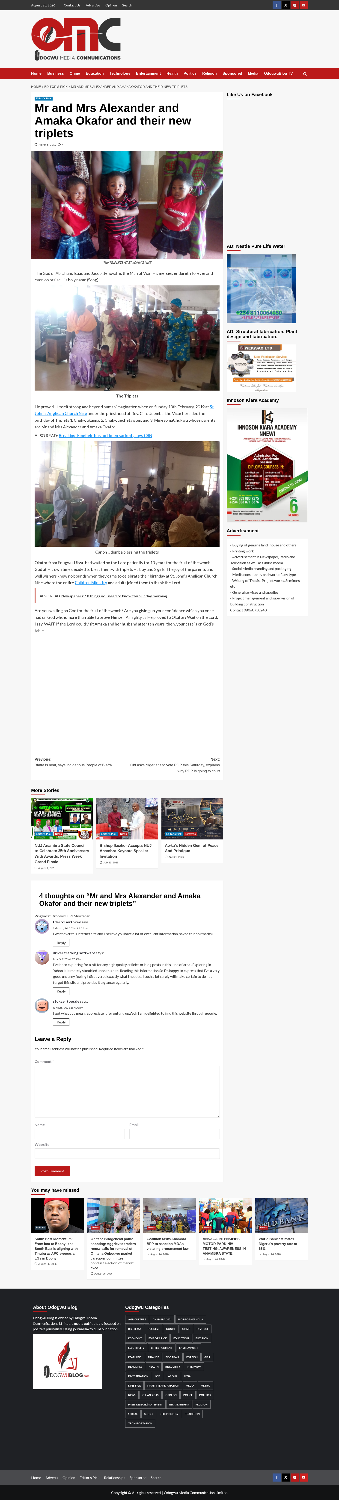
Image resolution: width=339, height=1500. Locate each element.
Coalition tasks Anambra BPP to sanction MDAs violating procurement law (168, 1244)
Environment (188, 1347)
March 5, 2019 (47, 144)
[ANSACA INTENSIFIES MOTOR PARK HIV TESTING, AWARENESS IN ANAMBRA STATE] (225, 1215)
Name (40, 1124)
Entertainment (148, 73)
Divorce (202, 1328)
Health (172, 73)
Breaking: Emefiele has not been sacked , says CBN (105, 435)
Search (127, 5)
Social (133, 1413)
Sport (148, 1413)
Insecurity (172, 1366)
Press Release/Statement (145, 1404)
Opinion (111, 5)
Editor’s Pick (90, 1477)
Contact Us (72, 5)
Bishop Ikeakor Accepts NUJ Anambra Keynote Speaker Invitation (126, 851)
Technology (120, 73)
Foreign (192, 1357)
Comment (44, 1061)
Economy (135, 1338)
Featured (134, 1357)
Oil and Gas (150, 1394)
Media (253, 73)
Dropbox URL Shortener (70, 916)
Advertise (93, 5)
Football (173, 1357)
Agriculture (137, 1319)
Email (134, 1124)
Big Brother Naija (190, 1319)
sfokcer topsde (66, 1001)
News (58, 834)
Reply (61, 942)
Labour (172, 1376)
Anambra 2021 (162, 1319)
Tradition (192, 1413)
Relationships (179, 1404)
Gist (207, 1357)
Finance (153, 1357)
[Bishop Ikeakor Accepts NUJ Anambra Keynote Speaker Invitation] (127, 818)
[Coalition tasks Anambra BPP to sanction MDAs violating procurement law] (169, 1215)
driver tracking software (74, 953)
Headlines (135, 1366)
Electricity (136, 1347)
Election (202, 1338)
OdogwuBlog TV (278, 73)
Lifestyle (190, 834)
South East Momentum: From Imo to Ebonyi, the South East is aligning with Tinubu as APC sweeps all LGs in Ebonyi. (56, 1248)
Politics (190, 73)
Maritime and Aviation (163, 1385)
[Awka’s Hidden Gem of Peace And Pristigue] (192, 818)
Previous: (73, 762)
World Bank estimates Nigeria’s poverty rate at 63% (278, 1244)
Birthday (134, 1328)
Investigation (138, 1376)
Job (157, 1376)
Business (55, 73)
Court (170, 1328)
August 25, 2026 (47, 1264)
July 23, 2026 (110, 862)
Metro (205, 1385)
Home (36, 73)
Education (95, 73)
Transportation (140, 1423)
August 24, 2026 (159, 1254)
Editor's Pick (43, 98)
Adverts (51, 1477)
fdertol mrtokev (67, 922)
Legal (188, 1376)
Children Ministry (91, 582)
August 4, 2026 (46, 868)
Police (188, 1394)
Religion (209, 73)
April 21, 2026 (176, 857)
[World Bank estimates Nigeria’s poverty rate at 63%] (281, 1215)
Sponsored (232, 73)
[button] (305, 74)
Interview (194, 1366)
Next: (175, 765)
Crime (75, 73)
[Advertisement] (127, 691)
